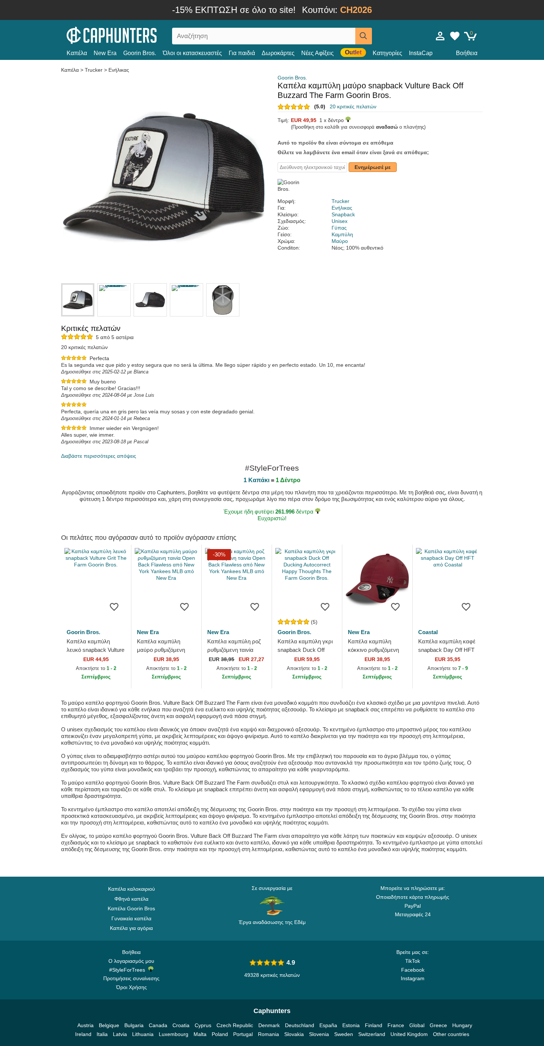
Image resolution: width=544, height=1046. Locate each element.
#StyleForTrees (128, 970)
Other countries (451, 1034)
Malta (200, 1034)
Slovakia (294, 1034)
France (395, 1025)
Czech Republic (234, 1025)
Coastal (428, 632)
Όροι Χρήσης (131, 987)
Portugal (243, 1034)
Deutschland (299, 1025)
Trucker (94, 70)
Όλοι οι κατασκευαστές (192, 53)
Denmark (269, 1025)
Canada (158, 1025)
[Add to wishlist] (114, 606)
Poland (220, 1034)
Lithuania (143, 1034)
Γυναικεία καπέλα (131, 918)
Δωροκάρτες (278, 53)
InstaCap (421, 53)
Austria (85, 1025)
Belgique (109, 1025)
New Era (105, 53)
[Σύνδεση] (440, 36)
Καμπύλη (342, 234)
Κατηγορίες (387, 53)
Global (416, 1025)
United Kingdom (409, 1034)
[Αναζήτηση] (363, 36)
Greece (438, 1025)
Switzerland (371, 1034)
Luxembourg (173, 1034)
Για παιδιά (242, 53)
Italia (102, 1034)
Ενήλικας (118, 70)
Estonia (351, 1025)
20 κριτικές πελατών (353, 106)
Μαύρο (340, 241)
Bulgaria (134, 1025)
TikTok (412, 961)
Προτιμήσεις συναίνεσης (131, 978)
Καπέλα (77, 53)
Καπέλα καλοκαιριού (131, 889)
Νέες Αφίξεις (317, 53)
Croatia (180, 1025)
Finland (373, 1025)
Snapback (343, 214)
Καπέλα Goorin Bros (131, 908)
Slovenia (319, 1034)
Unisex (339, 221)
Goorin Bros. (139, 53)
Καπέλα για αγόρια (131, 928)
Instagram (412, 978)
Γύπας (339, 228)
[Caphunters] (131, 34)
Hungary (462, 1025)
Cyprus (203, 1025)
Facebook (412, 970)
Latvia (120, 1034)
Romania (268, 1034)
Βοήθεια (466, 53)
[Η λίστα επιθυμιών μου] (454, 36)
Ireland (83, 1034)
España (328, 1025)
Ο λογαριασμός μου (131, 961)
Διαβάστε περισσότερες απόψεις (98, 456)
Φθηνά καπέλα (131, 899)
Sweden (343, 1034)
